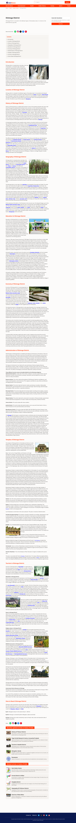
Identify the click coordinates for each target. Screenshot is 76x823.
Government (8, 595)
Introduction (10, 39)
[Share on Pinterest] (26, 32)
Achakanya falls (31, 605)
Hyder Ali (34, 148)
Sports (60, 5)
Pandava (23, 556)
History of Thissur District (19, 732)
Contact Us (28, 815)
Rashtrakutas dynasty (16, 141)
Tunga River (43, 128)
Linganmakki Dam (10, 622)
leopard (45, 197)
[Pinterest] (44, 815)
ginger (42, 207)
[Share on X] (21, 32)
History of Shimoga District (13, 43)
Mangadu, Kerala (16, 751)
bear (14, 198)
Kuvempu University (34, 252)
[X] (41, 815)
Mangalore (38, 706)
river (19, 621)
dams (19, 569)
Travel (68, 5)
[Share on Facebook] (23, 32)
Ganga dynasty (26, 139)
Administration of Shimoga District (15, 50)
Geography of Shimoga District (14, 45)
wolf (26, 198)
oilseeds (22, 207)
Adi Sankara (37, 540)
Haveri (34, 94)
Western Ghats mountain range (13, 204)
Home (7, 8)
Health (32, 5)
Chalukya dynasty (38, 139)
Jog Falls (42, 578)
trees (38, 602)
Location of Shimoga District (14, 41)
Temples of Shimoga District (14, 52)
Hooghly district (16, 782)
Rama (38, 557)
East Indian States (17, 768)
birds (26, 649)
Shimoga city (22, 594)
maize (18, 207)
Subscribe (61, 23)
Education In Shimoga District (14, 47)
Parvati (7, 508)
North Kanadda (34, 579)
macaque (8, 651)
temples (25, 629)
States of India (15, 8)
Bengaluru (28, 98)
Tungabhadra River (32, 125)
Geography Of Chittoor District (20, 788)
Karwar (46, 94)
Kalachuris (8, 142)
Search (67, 2)
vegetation (16, 592)
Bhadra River (36, 186)
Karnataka (8, 297)
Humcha (8, 631)
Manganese (11, 211)
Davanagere (12, 253)
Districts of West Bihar (18, 794)
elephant (36, 197)
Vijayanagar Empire (11, 145)
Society (52, 5)
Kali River (25, 184)
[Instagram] (49, 815)
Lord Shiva (24, 112)
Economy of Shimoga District (14, 48)
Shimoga (40, 119)
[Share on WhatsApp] (15, 32)
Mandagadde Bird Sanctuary (20, 654)
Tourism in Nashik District (19, 744)
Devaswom (15, 757)
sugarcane (8, 207)
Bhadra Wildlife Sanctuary (16, 651)
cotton (28, 207)
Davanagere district (20, 164)
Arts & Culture (9, 5)
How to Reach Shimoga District (14, 56)
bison (7, 198)
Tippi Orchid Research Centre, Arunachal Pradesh (25, 738)
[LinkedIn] (46, 815)
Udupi (43, 94)
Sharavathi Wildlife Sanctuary (25, 646)
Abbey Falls (44, 601)
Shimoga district (27, 571)
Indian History (42, 5)
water (22, 586)
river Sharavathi (11, 585)
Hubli (22, 709)
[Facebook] (39, 815)
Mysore (7, 151)
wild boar (11, 198)
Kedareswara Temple (20, 638)
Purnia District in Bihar (18, 775)
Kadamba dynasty (17, 139)
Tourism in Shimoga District (14, 54)
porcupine (22, 198)
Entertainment (21, 5)
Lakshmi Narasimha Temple (12, 635)
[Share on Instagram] (18, 32)
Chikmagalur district (10, 167)
